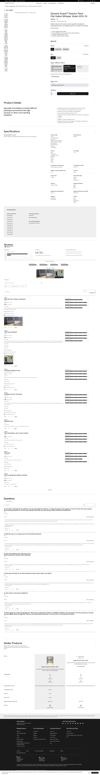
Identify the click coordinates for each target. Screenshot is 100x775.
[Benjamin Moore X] (75, 723)
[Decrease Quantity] (51, 93)
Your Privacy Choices (21, 746)
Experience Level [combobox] (14, 286)
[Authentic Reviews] (9, 247)
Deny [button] (89, 772)
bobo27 (5, 434)
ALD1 (5, 422)
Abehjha (5, 535)
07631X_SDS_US (10, 219)
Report (15, 327)
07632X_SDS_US (10, 223)
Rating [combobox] (6, 286)
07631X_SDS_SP (9, 221)
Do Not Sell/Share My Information (23, 742)
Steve (4, 615)
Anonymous (6, 395)
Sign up (18, 723)
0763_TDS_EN (31, 215)
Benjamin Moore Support (8, 526)
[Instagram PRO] (67, 723)
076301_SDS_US (9, 215)
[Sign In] (90, 1)
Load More (50, 489)
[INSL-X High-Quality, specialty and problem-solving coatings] (44, 759)
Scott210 (5, 476)
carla (4, 556)
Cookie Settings (5, 773)
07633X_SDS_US (10, 227)
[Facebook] (62, 723)
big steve (5, 594)
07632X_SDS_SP (10, 225)
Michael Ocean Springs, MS (8, 372)
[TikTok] (82, 723)
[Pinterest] (72, 723)
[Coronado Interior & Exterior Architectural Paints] (66, 759)
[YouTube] (70, 723)
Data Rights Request (20, 744)
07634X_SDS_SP (10, 234)
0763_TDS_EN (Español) (33, 217)
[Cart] (94, 1)
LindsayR (5, 333)
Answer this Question (90, 516)
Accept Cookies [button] (95, 772)
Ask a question (9, 501)
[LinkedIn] (80, 723)
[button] (20, 1)
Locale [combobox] (22, 286)
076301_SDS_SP (9, 217)
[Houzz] (77, 723)
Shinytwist (5, 300)
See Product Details (54, 28)
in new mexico (6, 454)
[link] (92, 1)
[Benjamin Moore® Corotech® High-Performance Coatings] (22, 759)
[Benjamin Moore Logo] (9, 3)
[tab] (6, 15)
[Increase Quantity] (55, 93)
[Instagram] (65, 723)
